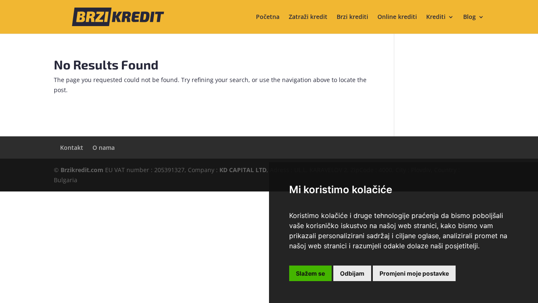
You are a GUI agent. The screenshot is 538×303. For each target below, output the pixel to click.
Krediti (436, 17)
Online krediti (397, 17)
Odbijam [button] (352, 273)
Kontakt (71, 148)
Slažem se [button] (310, 273)
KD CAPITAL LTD (242, 170)
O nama (103, 148)
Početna (268, 17)
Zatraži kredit (308, 17)
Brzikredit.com (82, 170)
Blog (469, 17)
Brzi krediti (352, 17)
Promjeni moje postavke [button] (414, 273)
